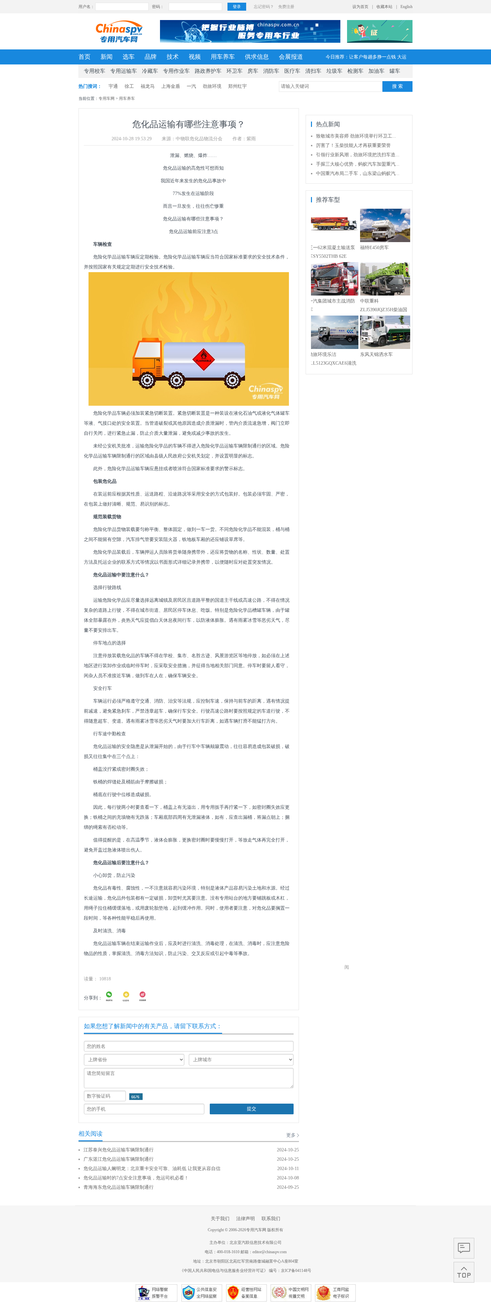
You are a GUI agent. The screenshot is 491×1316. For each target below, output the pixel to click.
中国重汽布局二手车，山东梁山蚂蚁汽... (357, 173)
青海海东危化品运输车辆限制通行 (119, 1187)
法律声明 (245, 1218)
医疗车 (292, 71)
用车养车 (223, 56)
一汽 (191, 86)
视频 (195, 56)
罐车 (394, 71)
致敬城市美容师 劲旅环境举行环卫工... (356, 136)
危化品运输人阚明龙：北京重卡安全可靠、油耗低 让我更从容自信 (152, 1168)
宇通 (113, 86)
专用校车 (94, 71)
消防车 (271, 71)
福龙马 (148, 86)
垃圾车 (334, 71)
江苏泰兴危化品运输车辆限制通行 (119, 1149)
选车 (129, 56)
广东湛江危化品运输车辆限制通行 (119, 1159)
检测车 (355, 71)
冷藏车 (150, 71)
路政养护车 (208, 71)
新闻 (107, 56)
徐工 (129, 86)
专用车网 (107, 98)
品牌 (151, 56)
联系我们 (271, 1218)
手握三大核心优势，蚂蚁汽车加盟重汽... (357, 164)
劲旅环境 (212, 86)
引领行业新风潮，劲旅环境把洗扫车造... (357, 154)
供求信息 (257, 56)
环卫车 (234, 71)
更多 (291, 1135)
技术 (173, 56)
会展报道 (291, 56)
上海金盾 (170, 86)
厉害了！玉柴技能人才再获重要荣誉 (353, 145)
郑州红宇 (237, 86)
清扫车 (313, 71)
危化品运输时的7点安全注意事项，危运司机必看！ (136, 1177)
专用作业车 (176, 71)
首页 (84, 56)
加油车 (376, 71)
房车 (253, 71)
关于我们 (220, 1218)
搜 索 (397, 86)
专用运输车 (123, 71)
